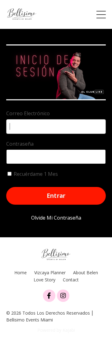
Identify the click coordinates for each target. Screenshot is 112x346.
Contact (71, 280)
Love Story (44, 280)
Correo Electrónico (28, 113)
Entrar (56, 195)
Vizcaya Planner (50, 272)
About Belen (85, 272)
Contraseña (20, 143)
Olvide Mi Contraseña (56, 217)
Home (20, 272)
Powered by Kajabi (56, 330)
